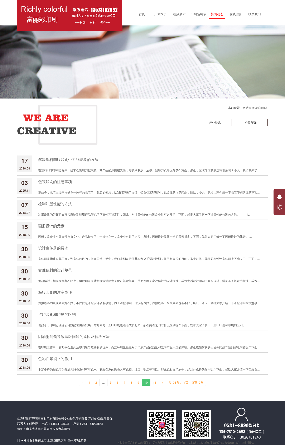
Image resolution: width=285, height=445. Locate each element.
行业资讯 (215, 122)
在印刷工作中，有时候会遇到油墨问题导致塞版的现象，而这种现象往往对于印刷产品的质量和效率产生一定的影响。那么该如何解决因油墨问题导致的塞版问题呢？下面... (149, 347)
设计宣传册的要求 (53, 247)
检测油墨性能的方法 (55, 203)
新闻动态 (217, 14)
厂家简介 (160, 14)
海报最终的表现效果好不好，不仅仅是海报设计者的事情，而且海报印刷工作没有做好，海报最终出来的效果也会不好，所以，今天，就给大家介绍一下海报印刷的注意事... (149, 303)
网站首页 (248, 108)
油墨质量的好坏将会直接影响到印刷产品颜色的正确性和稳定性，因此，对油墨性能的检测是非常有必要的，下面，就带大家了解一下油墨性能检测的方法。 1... (144, 214)
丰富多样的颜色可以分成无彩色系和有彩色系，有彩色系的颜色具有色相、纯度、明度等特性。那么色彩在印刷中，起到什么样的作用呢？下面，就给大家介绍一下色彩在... (149, 369)
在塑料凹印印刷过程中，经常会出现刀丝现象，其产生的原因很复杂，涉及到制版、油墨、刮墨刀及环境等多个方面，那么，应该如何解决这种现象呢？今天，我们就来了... (149, 170)
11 (154, 382)
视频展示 (179, 14)
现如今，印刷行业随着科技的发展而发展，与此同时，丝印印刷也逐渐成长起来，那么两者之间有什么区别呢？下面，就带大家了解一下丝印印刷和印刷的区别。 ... (145, 325)
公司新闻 (251, 122)
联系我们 (254, 14)
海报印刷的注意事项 (55, 292)
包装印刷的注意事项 (55, 181)
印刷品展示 (198, 14)
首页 (142, 14)
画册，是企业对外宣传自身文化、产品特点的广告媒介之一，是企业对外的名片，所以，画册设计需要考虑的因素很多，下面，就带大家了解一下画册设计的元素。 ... (145, 236)
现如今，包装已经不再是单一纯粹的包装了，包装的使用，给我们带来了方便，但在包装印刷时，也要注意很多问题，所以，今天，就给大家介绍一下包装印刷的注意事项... (149, 192)
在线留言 (236, 14)
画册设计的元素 (51, 225)
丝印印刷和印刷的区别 (57, 314)
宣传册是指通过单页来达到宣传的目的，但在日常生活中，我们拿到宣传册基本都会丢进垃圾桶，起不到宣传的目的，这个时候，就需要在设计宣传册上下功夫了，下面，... (149, 259)
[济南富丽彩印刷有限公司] (69, 12)
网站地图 (26, 440)
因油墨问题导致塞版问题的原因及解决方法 (74, 336)
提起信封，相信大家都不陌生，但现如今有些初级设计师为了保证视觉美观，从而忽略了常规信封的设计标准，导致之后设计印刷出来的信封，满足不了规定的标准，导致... (149, 281)
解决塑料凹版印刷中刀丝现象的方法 (68, 159)
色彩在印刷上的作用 (55, 358)
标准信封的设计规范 (55, 270)
